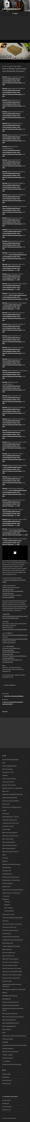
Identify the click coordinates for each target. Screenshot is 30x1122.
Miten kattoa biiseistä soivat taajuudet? (13, 1017)
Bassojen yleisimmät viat (9, 785)
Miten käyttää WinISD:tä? (9, 1020)
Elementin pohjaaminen (8, 952)
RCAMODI (5, 1042)
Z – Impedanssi (6, 1061)
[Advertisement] (15, 27)
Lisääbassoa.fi (11, 9)
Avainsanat (7, 901)
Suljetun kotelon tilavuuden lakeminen (12, 889)
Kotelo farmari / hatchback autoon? (11, 807)
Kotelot (4, 810)
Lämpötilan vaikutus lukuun (9, 820)
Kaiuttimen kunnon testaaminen (11, 978)
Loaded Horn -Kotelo (8, 826)
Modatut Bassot (6, 1029)
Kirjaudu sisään (6, 1074)
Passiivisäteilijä (6, 867)
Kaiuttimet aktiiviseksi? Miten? (10, 801)
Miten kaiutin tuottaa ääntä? (10, 1013)
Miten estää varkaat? (8, 839)
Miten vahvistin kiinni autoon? (10, 851)
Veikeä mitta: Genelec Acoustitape (11, 1064)
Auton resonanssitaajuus (9, 778)
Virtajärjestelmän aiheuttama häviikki (12, 940)
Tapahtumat (5, 899)
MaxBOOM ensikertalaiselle (9, 995)
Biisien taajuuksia (7, 949)
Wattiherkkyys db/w (7, 943)
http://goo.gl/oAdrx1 (7, 662)
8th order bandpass (7, 769)
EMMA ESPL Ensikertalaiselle (10, 959)
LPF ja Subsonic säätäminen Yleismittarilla (13, 989)
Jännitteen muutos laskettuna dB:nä (12, 975)
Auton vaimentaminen (8, 782)
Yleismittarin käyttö (7, 1058)
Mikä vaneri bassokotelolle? (9, 832)
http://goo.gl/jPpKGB (7, 650)
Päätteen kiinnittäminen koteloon (11, 864)
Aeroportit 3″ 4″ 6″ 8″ (8, 772)
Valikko (16, 13)
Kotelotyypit (5, 813)
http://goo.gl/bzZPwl (7, 654)
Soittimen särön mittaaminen (10, 1051)
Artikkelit (4, 775)
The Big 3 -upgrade (7, 1055)
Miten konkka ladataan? (8, 842)
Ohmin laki (5, 858)
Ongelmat (5, 861)
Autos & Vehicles (9, 685)
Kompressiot (5, 804)
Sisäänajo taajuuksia (7, 1048)
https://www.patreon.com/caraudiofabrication (14, 629)
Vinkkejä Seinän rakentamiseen (10, 936)
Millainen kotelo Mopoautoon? (10, 1002)
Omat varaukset (8, 908)
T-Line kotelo (5, 896)
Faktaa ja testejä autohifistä (9, 797)
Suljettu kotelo (6, 886)
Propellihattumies (7, 874)
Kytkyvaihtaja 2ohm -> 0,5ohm (10, 816)
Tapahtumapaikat (9, 911)
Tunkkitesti (5, 921)
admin (19, 66)
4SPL (3, 762)
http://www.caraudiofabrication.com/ (17, 635)
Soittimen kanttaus (7, 883)
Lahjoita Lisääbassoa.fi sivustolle (11, 946)
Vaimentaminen (6, 933)
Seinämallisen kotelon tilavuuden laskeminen (14, 1045)
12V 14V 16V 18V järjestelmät (10, 759)
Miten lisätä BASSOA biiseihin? (10, 1023)
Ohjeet (4, 855)
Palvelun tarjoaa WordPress (9, 1118)
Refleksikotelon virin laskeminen (11, 880)
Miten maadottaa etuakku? (9, 845)
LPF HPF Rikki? (6, 829)
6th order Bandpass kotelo (9, 766)
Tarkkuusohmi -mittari (8, 914)
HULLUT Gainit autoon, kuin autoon (11, 968)
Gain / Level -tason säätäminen (10, 962)
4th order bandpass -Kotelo (9, 965)
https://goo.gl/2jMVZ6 (8, 597)
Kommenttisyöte (7, 1080)
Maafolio (4, 992)
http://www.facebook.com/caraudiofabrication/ (15, 639)
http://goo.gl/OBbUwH (8, 658)
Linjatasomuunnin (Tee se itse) (10, 823)
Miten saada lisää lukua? (8, 848)
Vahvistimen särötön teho (9, 927)
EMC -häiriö (5, 791)
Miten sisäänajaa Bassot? (9, 1026)
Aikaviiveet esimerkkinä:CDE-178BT (12, 971)
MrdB (3, 1032)
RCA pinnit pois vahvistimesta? (10, 877)
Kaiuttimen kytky (7, 981)
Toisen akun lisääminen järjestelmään (12, 917)
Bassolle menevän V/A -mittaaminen (12, 788)
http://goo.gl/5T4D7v (8, 589)
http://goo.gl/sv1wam (8, 593)
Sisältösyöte (5, 1077)
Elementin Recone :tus (8, 956)
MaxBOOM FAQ (6, 999)
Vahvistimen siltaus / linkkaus (10, 930)
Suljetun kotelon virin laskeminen (11, 893)
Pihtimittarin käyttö (7, 1039)
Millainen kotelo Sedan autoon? (10, 1005)
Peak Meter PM (6, 870)
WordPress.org (6, 1083)
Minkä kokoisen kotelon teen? (10, 836)
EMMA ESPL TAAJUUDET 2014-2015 (12, 794)
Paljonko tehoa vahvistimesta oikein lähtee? (14, 1036)
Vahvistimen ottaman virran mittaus (12, 924)
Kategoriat (7, 905)
